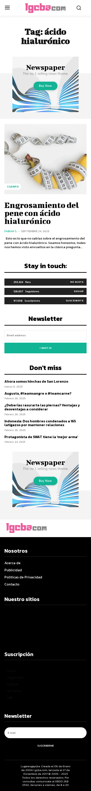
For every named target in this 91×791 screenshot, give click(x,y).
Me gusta (76, 282)
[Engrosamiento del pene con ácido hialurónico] (45, 159)
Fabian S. (10, 231)
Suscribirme (45, 746)
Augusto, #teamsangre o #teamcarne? (37, 393)
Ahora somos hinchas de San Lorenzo (36, 381)
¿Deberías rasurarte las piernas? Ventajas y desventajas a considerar (42, 407)
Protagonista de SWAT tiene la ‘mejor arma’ (41, 436)
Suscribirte (75, 300)
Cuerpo (13, 187)
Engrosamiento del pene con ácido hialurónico (41, 212)
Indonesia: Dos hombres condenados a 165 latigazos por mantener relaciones (40, 423)
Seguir (78, 291)
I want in (45, 348)
